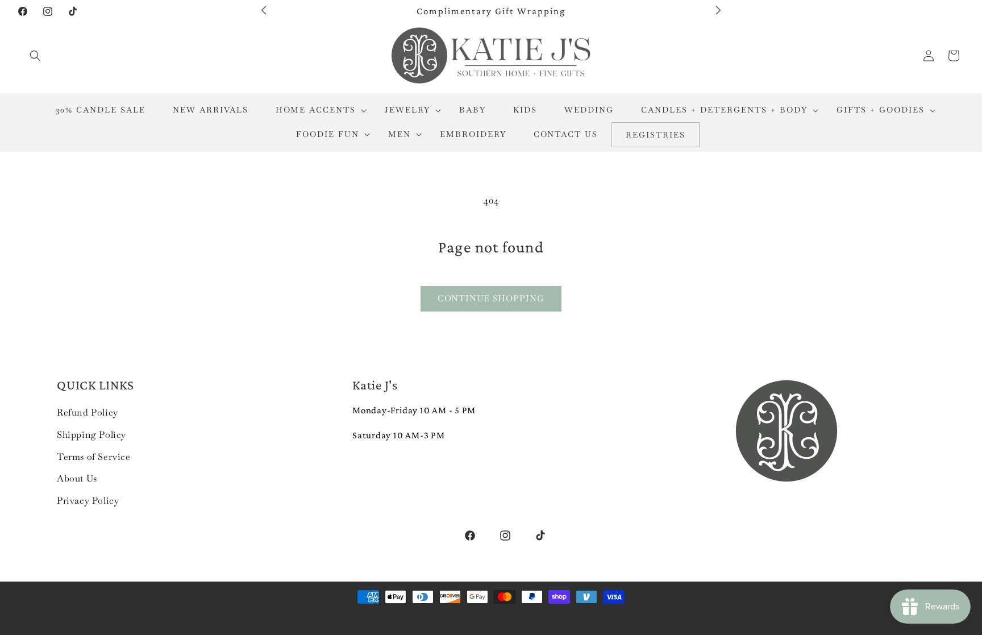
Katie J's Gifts (213, 617)
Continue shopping (491, 298)
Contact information (834, 617)
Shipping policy (730, 617)
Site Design (393, 617)
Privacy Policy (88, 501)
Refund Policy (87, 412)
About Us (77, 478)
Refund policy (466, 617)
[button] (35, 55)
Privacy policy (549, 617)
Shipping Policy (91, 434)
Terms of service (639, 617)
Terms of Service (94, 456)
